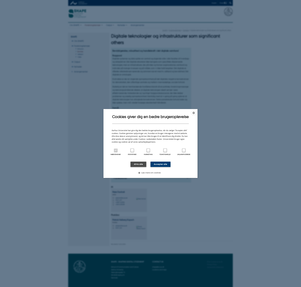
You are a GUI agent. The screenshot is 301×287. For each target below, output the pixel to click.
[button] (150, 172)
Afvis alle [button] (138, 164)
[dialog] (150, 143)
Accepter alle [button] (160, 164)
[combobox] (193, 113)
